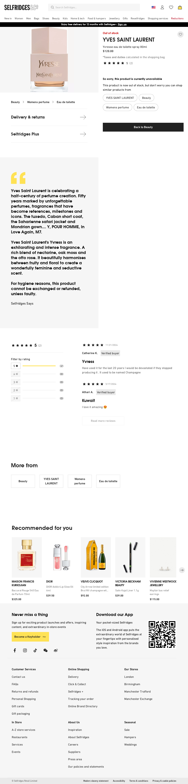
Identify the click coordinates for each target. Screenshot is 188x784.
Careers (73, 744)
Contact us (18, 676)
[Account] (162, 7)
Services (17, 744)
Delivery (73, 676)
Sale (127, 729)
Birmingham (132, 684)
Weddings (130, 744)
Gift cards (18, 706)
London (129, 676)
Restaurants (19, 737)
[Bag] (180, 7)
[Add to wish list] (180, 34)
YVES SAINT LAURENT (129, 39)
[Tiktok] (35, 653)
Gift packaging (21, 713)
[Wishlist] (171, 7)
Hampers (130, 737)
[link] (26, 592)
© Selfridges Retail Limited (24, 781)
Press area (75, 759)
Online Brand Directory (82, 706)
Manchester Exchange (138, 698)
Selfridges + (75, 691)
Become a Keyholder (27, 636)
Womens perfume (38, 102)
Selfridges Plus (25, 134)
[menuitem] (8, 18)
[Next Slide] (182, 570)
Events (16, 751)
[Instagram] (25, 653)
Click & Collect (77, 684)
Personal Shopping (24, 698)
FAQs (15, 684)
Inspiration (75, 729)
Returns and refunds (25, 691)
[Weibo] (56, 653)
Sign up (122, 24)
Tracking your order (81, 698)
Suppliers (74, 751)
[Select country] (153, 7)
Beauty (15, 102)
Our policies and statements (86, 766)
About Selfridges (78, 737)
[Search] (52, 7)
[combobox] (96, 7)
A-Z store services (23, 729)
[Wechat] (45, 653)
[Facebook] (15, 653)
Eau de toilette (66, 102)
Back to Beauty (143, 127)
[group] (94, 570)
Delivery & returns (28, 117)
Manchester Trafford (137, 691)
